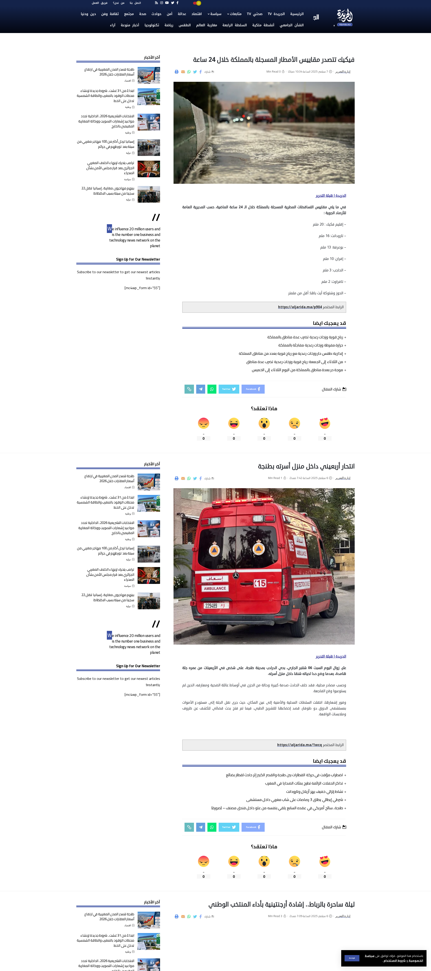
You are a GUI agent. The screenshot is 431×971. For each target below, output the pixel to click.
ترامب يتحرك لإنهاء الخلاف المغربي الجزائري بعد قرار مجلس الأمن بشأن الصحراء (110, 168)
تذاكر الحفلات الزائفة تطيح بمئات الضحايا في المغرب (304, 783)
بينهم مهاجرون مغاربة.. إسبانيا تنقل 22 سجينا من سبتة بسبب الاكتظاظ (107, 191)
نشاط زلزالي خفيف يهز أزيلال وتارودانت (314, 791)
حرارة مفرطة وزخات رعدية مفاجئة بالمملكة (310, 345)
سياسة (127, 179)
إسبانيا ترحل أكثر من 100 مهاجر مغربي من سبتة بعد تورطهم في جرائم (105, 144)
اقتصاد (127, 80)
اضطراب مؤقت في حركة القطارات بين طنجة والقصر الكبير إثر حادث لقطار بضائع (284, 774)
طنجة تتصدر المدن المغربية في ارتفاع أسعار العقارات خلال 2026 (109, 72)
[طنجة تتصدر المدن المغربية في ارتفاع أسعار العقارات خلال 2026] (149, 75)
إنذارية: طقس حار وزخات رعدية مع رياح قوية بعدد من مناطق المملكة (291, 353)
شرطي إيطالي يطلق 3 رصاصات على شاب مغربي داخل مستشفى (294, 799)
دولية (128, 153)
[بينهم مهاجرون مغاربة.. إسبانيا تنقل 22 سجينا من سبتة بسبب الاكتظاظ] (149, 194)
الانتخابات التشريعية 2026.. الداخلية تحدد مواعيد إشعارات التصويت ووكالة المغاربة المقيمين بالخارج (106, 121)
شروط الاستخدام (394, 960)
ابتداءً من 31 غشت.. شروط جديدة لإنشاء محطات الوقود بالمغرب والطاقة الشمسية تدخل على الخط (105, 95)
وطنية (128, 107)
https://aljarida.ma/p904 (300, 307)
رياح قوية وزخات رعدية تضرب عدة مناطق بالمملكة (305, 337)
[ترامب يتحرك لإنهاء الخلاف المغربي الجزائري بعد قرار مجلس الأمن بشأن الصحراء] (149, 169)
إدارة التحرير (343, 71)
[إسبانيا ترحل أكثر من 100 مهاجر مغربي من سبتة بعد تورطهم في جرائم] (149, 147)
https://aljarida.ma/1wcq (299, 745)
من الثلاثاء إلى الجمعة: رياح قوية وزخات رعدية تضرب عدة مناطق (294, 361)
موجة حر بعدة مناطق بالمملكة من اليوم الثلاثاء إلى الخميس (297, 369)
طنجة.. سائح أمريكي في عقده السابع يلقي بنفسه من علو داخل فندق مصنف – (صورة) (277, 807)
